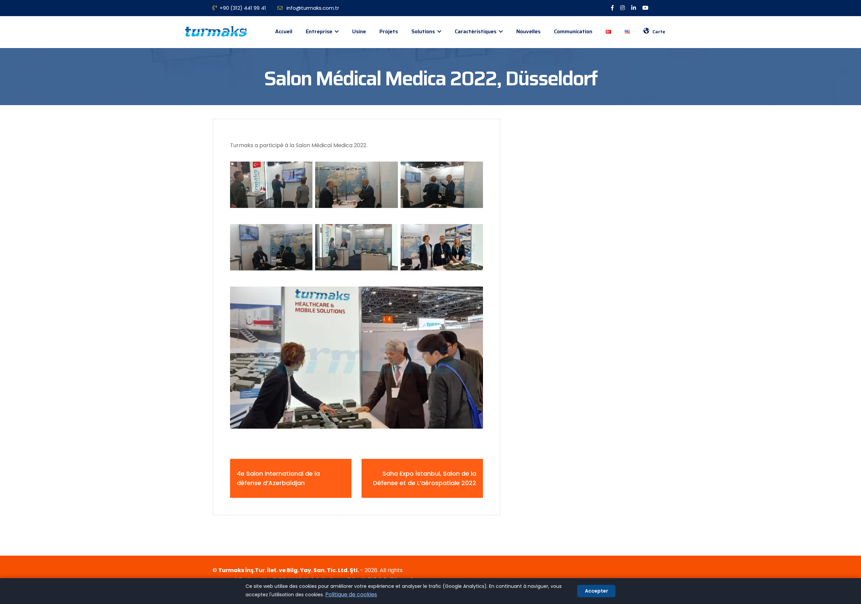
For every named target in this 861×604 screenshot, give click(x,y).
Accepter (596, 591)
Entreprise (320, 31)
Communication (573, 31)
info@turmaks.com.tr (312, 7)
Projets (388, 31)
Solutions (423, 31)
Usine (359, 31)
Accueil (283, 31)
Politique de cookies (351, 594)
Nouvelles (528, 31)
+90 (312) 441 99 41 (243, 7)
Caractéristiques (476, 31)
